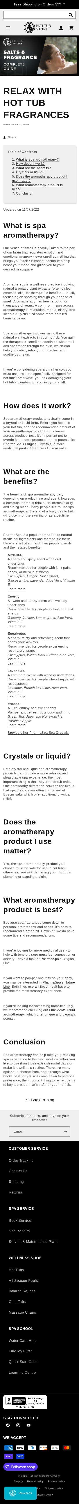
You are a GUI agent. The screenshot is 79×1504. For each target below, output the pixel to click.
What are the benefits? (33, 168)
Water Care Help (23, 1341)
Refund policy (35, 1481)
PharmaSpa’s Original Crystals (27, 444)
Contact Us (18, 1171)
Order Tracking (21, 1160)
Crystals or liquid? (30, 172)
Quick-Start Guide (24, 1362)
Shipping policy (54, 1488)
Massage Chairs (22, 1312)
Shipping (16, 1181)
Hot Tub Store (37, 1476)
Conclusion (24, 193)
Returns (15, 1192)
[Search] (70, 15)
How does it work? (30, 163)
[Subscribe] (65, 1131)
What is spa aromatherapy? (37, 159)
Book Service (20, 1220)
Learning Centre (22, 1372)
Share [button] (12, 137)
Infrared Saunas (22, 1291)
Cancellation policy (41, 1494)
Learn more (16, 589)
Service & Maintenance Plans (33, 1242)
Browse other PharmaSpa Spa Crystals (38, 732)
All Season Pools (23, 1280)
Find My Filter (20, 1351)
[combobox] (39, 14)
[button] (8, 28)
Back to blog (42, 1100)
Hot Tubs (16, 1270)
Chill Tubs (17, 1302)
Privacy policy (56, 1481)
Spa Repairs (19, 1231)
